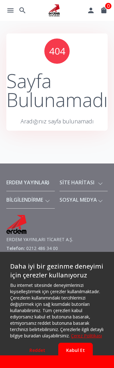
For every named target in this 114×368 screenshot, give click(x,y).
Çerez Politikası (86, 336)
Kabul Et (75, 350)
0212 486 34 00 (42, 248)
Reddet (37, 350)
